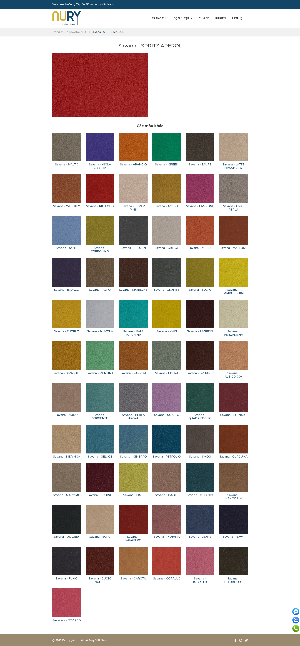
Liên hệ (237, 18)
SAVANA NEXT (78, 32)
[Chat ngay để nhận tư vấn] (295, 611)
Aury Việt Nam (104, 4)
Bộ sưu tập (181, 18)
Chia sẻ (204, 18)
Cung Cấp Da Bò (78, 4)
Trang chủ (160, 18)
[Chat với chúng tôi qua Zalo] (295, 619)
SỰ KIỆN (220, 18)
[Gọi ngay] (295, 628)
